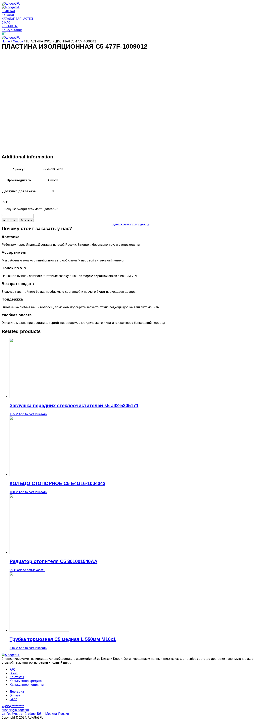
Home (6, 41)
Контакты (10, 26)
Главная (8, 11)
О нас (6, 22)
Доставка (17, 691)
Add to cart (10, 220)
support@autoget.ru (15, 710)
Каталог (8, 15)
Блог (13, 699)
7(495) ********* (13, 706)
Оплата (15, 695)
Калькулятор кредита (26, 681)
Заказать (26, 220)
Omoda (18, 41)
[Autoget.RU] (11, 3)
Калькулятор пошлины (27, 685)
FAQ (12, 669)
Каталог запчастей (17, 19)
